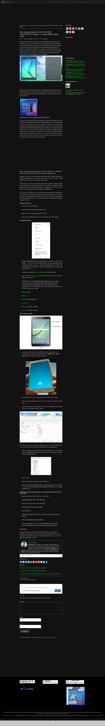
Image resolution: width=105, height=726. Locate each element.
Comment (22, 601)
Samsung (30, 579)
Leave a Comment (44, 38)
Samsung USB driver (39, 272)
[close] (53, 721)
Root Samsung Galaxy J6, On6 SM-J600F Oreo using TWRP (33, 567)
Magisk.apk (35, 523)
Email (21, 624)
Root (26, 577)
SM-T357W (25, 310)
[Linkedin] (27, 555)
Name (21, 617)
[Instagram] (25, 555)
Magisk (26, 579)
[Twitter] (20, 555)
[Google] (28, 555)
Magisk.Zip (30, 281)
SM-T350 (24, 292)
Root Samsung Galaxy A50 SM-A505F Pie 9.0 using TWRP (33, 570)
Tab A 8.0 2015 (54, 535)
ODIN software (36, 275)
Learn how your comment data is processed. (47, 637)
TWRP (33, 579)
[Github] (30, 555)
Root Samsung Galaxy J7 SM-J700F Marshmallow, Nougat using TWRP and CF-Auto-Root (40, 573)
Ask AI (57, 590)
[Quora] (22, 555)
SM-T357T (24, 306)
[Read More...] (79, 94)
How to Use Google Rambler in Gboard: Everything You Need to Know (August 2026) (75, 66)
